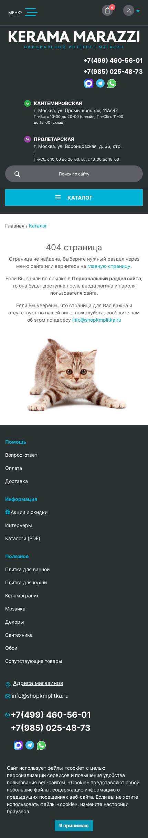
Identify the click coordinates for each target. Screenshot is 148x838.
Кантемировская (58, 103)
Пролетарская (54, 139)
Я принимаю (74, 825)
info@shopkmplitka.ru (96, 320)
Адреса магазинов (38, 682)
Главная (14, 226)
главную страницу (108, 266)
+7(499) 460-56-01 (113, 60)
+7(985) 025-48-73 (113, 71)
